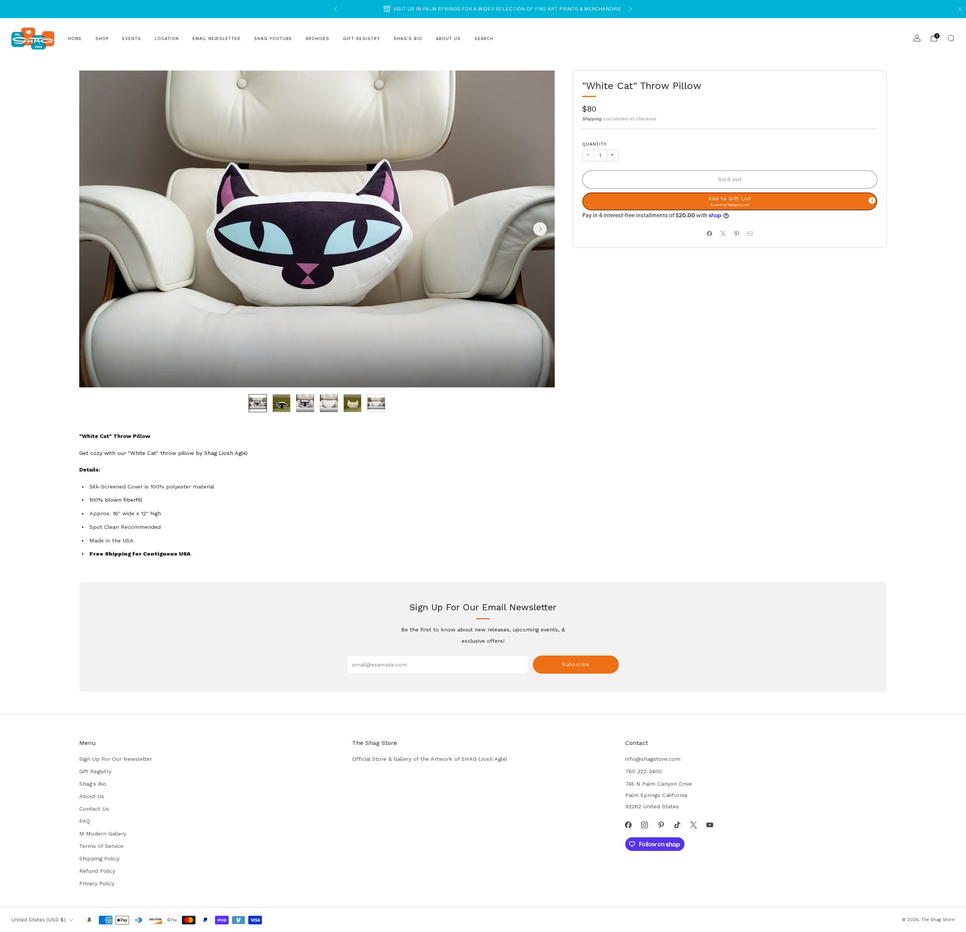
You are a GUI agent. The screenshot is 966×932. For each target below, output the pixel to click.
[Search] (951, 38)
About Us (448, 38)
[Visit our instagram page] (645, 825)
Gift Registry (361, 38)
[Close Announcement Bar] (960, 9)
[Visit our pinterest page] (661, 825)
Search (484, 38)
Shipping (592, 118)
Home (75, 38)
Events (131, 38)
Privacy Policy (96, 883)
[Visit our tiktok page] (677, 825)
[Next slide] (540, 229)
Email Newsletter (216, 38)
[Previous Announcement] (335, 9)
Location (167, 38)
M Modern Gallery (102, 834)
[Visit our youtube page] (710, 825)
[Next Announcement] (630, 9)
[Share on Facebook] (709, 233)
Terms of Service (101, 846)
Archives (317, 38)
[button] (729, 201)
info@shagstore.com (652, 759)
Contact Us (94, 809)
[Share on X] (723, 233)
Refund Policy (97, 871)
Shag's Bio (408, 38)
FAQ (84, 821)
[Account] (917, 38)
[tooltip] (872, 200)
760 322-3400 (643, 771)
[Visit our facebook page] (628, 825)
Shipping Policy (99, 858)
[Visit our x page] (693, 825)
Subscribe (575, 664)
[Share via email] (750, 233)
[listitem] (483, 9)
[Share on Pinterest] (736, 233)
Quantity (594, 144)
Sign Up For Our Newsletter (115, 759)
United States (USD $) (38, 920)
